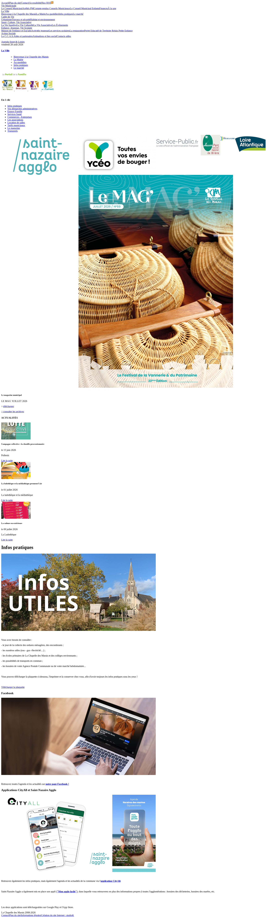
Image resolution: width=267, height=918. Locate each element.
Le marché (78, 14)
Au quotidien (52, 14)
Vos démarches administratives (22, 108)
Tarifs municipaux (16, 125)
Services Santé (14, 114)
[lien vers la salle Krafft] (35, 90)
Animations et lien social (45, 36)
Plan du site (15, 3)
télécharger (8, 406)
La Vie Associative (43, 25)
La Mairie (41, 14)
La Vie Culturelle (25, 25)
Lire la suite (7, 460)
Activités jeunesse (40, 30)
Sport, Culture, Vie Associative (16, 22)
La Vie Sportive (9, 25)
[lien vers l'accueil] (8, 90)
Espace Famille (14, 111)
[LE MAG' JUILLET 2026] (155, 389)
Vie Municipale (8, 5)
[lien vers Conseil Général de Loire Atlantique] (250, 143)
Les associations (15, 119)
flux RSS (46, 3)
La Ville (5, 11)
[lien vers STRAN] (117, 155)
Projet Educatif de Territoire (98, 30)
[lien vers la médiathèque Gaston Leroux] (21, 90)
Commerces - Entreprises (19, 117)
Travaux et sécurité (21, 19)
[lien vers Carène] (39, 156)
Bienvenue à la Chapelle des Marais (18, 14)
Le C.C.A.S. (7, 36)
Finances (103, 8)
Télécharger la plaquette (13, 687)
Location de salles (16, 122)
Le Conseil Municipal (11, 8)
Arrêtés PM (28, 8)
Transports (12, 131)
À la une (112, 8)
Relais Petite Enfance (122, 30)
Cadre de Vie (7, 16)
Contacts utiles (64, 36)
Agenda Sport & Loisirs (13, 41)
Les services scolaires (59, 30)
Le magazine (13, 128)
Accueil (5, 3)
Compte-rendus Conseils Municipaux (52, 8)
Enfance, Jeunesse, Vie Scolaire (16, 28)
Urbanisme (6, 19)
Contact (25, 3)
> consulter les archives (12, 411)
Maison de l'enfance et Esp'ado (16, 30)
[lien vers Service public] (177, 144)
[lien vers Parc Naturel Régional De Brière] (210, 145)
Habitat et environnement (42, 19)
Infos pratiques (66, 14)
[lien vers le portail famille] (133, 74)
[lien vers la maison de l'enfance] (48, 90)
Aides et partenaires (23, 36)
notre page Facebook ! (57, 784)
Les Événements (60, 25)
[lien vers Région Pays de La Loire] (227, 139)
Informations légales (31, 915)
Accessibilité (35, 3)
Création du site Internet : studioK (57, 915)
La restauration (77, 30)
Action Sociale (8, 33)
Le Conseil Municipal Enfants (84, 8)
